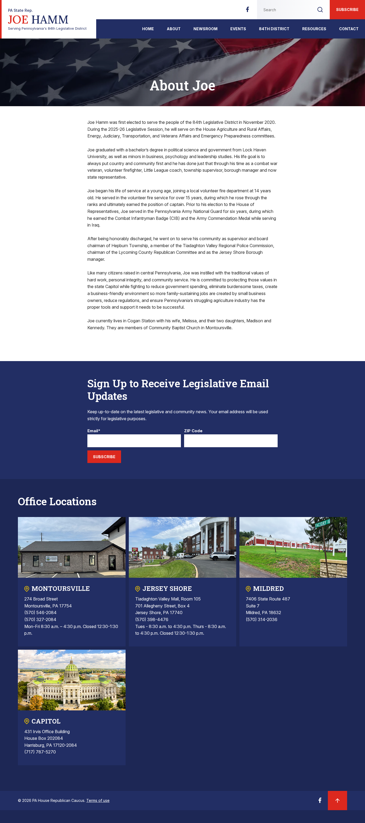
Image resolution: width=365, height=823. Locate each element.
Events (238, 28)
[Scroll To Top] (337, 800)
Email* (93, 431)
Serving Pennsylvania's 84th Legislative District (47, 19)
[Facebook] (247, 11)
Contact (349, 28)
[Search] (320, 9)
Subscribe (347, 9)
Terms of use (98, 800)
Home (148, 28)
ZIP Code (193, 431)
